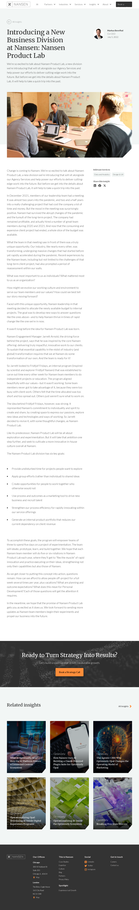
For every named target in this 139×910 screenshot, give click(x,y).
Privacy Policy (64, 879)
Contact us (114, 865)
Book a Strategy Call (123, 5)
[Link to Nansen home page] (18, 858)
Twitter (90, 865)
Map (37, 877)
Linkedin (91, 862)
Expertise (62, 865)
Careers (113, 862)
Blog (60, 872)
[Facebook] (99, 185)
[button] (50, 4)
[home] (18, 4)
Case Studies (64, 862)
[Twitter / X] (104, 185)
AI (37, 4)
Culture (61, 869)
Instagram (91, 869)
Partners (62, 876)
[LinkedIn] (95, 185)
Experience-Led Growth (67, 890)
